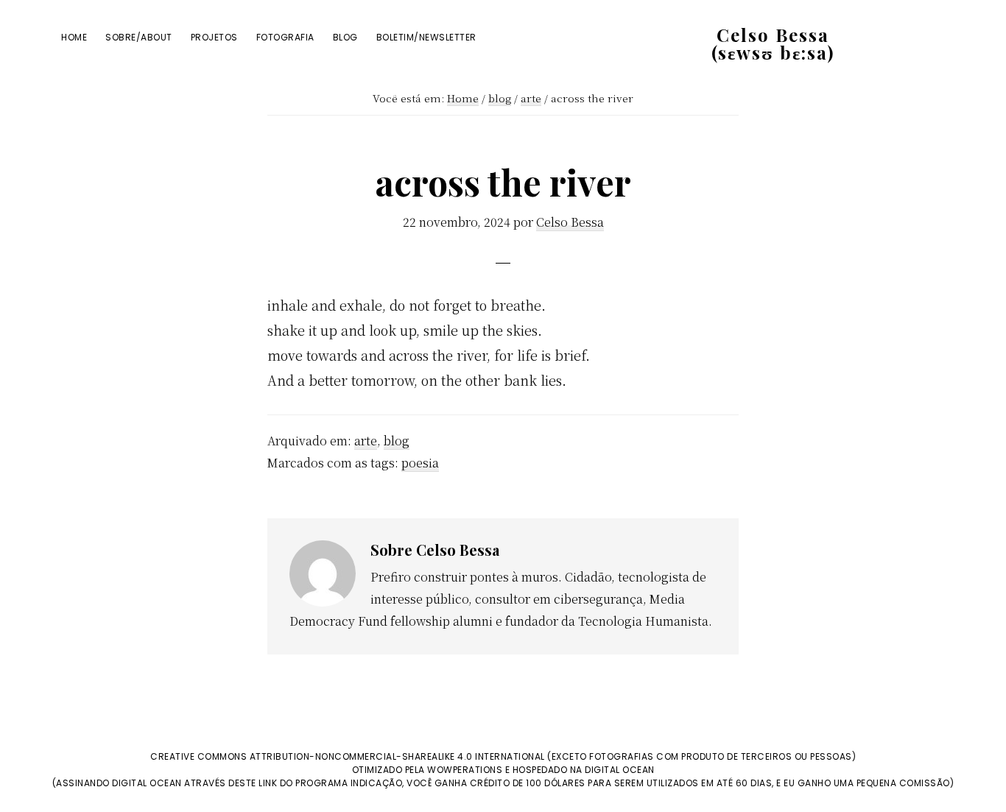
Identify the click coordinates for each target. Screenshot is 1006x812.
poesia (420, 462)
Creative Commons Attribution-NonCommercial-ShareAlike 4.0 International (347, 756)
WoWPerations (464, 769)
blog (396, 440)
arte (365, 440)
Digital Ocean (620, 769)
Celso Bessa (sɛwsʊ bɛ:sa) (772, 43)
